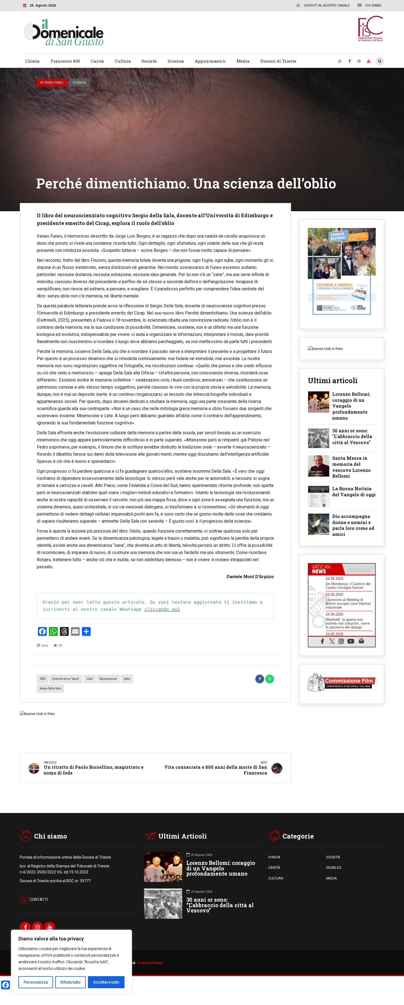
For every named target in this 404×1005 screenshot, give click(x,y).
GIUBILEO (333, 867)
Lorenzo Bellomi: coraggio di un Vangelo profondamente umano (351, 406)
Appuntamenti (210, 61)
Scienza (176, 61)
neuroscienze (108, 679)
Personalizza (36, 982)
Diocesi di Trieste (278, 61)
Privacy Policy (149, 963)
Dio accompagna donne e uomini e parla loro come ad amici (353, 525)
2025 (42, 679)
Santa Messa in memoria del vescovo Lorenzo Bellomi (351, 467)
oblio (127, 679)
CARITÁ (274, 867)
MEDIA (331, 878)
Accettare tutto (106, 982)
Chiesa (32, 61)
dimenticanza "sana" (65, 679)
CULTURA (275, 878)
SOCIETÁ (333, 857)
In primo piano (51, 82)
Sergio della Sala (50, 688)
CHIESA (274, 857)
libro (90, 679)
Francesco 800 (65, 61)
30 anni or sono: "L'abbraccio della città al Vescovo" (352, 436)
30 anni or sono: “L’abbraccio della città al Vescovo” (220, 905)
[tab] (325, 569)
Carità (97, 61)
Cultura (123, 61)
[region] (71, 962)
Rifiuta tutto (70, 982)
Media (243, 61)
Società (149, 61)
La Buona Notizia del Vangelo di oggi (354, 491)
